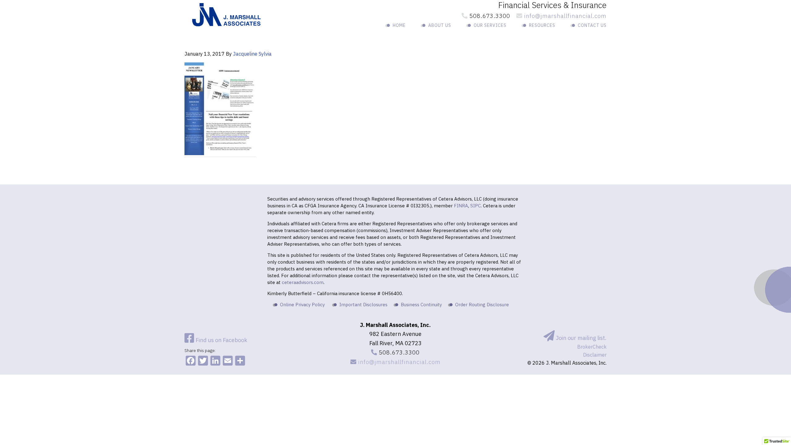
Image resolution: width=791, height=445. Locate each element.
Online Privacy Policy (302, 304)
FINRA (461, 206)
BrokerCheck (592, 347)
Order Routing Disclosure (482, 304)
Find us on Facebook (220, 340)
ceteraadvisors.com (303, 282)
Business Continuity (421, 304)
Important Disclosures (363, 304)
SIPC (475, 206)
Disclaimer (595, 355)
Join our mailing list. (581, 337)
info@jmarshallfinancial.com (564, 15)
